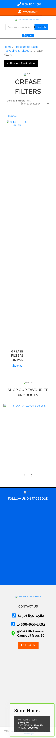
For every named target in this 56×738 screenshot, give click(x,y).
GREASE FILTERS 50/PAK (17, 356)
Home (7, 46)
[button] (21, 63)
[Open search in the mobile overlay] (26, 27)
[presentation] (24, 475)
